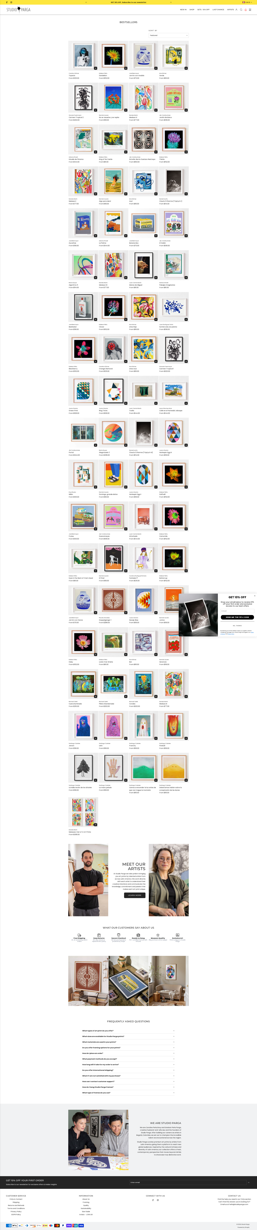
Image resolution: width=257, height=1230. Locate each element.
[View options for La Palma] (125, 235)
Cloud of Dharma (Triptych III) (141, 452)
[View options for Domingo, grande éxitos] (125, 487)
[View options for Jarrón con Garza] (95, 612)
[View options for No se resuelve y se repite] (125, 110)
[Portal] (83, 433)
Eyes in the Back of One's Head (81, 578)
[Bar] (144, 642)
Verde (161, 75)
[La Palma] (113, 223)
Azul (130, 201)
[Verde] (174, 56)
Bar (130, 662)
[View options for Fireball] (186, 738)
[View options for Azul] (156, 193)
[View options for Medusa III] (186, 696)
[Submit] (249, 1182)
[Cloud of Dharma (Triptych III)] (144, 433)
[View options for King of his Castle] (125, 151)
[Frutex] (83, 516)
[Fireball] (174, 726)
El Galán (162, 243)
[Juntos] (174, 600)
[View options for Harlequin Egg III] (186, 445)
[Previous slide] (86, 2)
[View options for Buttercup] (186, 570)
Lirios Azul (133, 369)
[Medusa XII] (113, 265)
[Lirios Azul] (144, 349)
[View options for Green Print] (95, 403)
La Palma (102, 243)
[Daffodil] (174, 475)
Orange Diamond (106, 369)
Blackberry (73, 369)
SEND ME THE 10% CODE (237, 617)
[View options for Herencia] (186, 654)
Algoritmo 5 (73, 285)
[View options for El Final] (125, 570)
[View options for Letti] (125, 738)
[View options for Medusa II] (95, 193)
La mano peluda (105, 787)
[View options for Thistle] (186, 151)
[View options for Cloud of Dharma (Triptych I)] (186, 193)
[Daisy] (83, 642)
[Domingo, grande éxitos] (113, 475)
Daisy (71, 662)
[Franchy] (144, 726)
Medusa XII (103, 285)
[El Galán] (174, 223)
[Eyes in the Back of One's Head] (83, 558)
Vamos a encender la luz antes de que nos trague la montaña (142, 788)
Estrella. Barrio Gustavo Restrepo (142, 159)
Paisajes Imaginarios (167, 285)
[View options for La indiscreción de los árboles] (95, 780)
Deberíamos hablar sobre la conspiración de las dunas (170, 788)
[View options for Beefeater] (95, 319)
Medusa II (72, 201)
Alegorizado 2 (104, 452)
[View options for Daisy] (95, 654)
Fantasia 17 (133, 578)
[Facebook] (7, 2)
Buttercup (163, 578)
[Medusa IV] (144, 98)
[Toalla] (144, 391)
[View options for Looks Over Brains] (125, 654)
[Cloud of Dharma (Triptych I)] (174, 181)
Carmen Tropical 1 (166, 369)
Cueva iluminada (75, 704)
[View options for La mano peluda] (125, 780)
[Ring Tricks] (113, 391)
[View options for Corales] (156, 696)
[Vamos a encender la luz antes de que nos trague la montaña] (144, 768)
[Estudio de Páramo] (83, 139)
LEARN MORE (134, 895)
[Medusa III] (174, 684)
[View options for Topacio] (95, 68)
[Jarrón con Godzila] (144, 56)
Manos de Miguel (135, 285)
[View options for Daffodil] (186, 487)
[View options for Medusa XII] (125, 277)
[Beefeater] (83, 307)
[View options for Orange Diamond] (125, 361)
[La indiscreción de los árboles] (83, 768)
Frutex (71, 536)
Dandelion (103, 75)
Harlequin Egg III (165, 452)
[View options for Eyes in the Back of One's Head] (95, 570)
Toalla (131, 410)
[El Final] (113, 558)
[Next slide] (170, 2)
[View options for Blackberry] (95, 361)
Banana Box (133, 243)
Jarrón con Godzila (136, 75)
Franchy (132, 745)
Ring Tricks (103, 410)
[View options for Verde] (186, 68)
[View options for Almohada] (156, 528)
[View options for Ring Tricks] (125, 403)
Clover (101, 327)
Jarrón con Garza (76, 620)
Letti (100, 745)
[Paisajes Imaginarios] (174, 265)
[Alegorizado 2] (113, 433)
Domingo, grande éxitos (108, 494)
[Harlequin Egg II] (144, 475)
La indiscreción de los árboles (80, 787)
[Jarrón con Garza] (83, 600)
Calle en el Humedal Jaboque (170, 410)
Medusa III (163, 704)
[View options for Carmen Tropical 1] (186, 361)
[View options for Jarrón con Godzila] (156, 68)
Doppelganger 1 (105, 620)
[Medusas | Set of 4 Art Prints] (83, 812)
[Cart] (250, 9)
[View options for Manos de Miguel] (156, 277)
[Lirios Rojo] (144, 307)
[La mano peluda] (113, 768)
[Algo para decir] (113, 181)
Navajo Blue (133, 620)
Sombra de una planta (168, 327)
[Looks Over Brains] (113, 642)
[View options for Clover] (125, 319)
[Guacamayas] (113, 516)
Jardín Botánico (165, 117)
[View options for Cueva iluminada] (95, 696)
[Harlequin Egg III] (174, 433)
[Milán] (83, 475)
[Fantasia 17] (144, 558)
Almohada (133, 536)
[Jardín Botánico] (174, 98)
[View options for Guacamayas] (125, 528)
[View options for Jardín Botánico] (186, 110)
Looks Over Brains (106, 662)
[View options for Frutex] (95, 528)
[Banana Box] (144, 223)
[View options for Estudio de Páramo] (95, 151)
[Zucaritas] (83, 223)
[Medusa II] (83, 181)
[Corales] (144, 684)
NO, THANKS (237, 625)
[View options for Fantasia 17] (156, 570)
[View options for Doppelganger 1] (125, 612)
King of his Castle (105, 159)
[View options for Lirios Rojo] (156, 319)
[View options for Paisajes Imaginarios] (186, 277)
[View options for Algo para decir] (125, 193)
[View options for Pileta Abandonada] (125, 696)
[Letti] (113, 726)
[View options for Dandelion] (125, 68)
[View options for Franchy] (156, 738)
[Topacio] (83, 56)
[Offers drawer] (245, 9)
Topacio (72, 75)
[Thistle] (174, 139)
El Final (101, 578)
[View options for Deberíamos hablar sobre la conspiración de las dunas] (186, 780)
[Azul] (144, 181)
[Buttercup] (174, 558)
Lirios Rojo (133, 327)
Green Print (73, 410)
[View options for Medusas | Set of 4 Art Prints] (95, 824)
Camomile (163, 536)
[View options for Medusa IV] (156, 110)
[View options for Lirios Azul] (156, 361)
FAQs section (246, 1199)
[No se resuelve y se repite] (113, 98)
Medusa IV (133, 117)
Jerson (71, 745)
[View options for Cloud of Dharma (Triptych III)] (156, 445)
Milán (71, 494)
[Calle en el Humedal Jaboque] (174, 391)
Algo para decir (105, 201)
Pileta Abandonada (106, 704)
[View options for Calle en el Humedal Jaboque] (186, 403)
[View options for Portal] (95, 445)
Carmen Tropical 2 (76, 117)
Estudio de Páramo (76, 159)
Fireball (162, 745)
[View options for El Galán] (186, 235)
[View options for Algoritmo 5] (95, 277)
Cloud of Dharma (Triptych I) (170, 201)
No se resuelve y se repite (109, 117)
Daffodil (162, 494)
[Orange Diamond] (113, 349)
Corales (132, 704)
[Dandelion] (113, 56)
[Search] (241, 9)
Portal (71, 452)
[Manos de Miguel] (144, 265)
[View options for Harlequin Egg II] (156, 487)
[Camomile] (174, 516)
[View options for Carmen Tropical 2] (95, 110)
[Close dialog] (255, 596)
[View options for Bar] (156, 654)
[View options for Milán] (95, 487)
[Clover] (113, 307)
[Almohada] (144, 516)
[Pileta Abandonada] (113, 684)
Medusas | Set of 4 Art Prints (80, 832)
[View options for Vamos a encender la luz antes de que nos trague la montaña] (156, 780)
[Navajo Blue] (144, 600)
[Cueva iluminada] (83, 684)
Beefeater (73, 327)
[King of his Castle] (113, 139)
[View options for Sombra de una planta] (186, 319)
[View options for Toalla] (156, 403)
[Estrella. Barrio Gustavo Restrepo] (144, 139)
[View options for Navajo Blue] (156, 612)
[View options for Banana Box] (156, 235)
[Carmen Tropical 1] (174, 349)
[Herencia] (174, 642)
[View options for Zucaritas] (95, 235)
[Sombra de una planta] (174, 307)
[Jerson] (83, 726)
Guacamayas (104, 536)
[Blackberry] (83, 349)
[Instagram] (11, 2)
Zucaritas (72, 243)
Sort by (153, 30)
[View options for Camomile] (186, 528)
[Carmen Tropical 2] (83, 98)
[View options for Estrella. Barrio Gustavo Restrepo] (156, 151)
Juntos (162, 620)
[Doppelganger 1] (113, 600)
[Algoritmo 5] (83, 265)
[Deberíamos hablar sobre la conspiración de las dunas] (174, 768)
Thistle (162, 159)
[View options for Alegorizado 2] (125, 445)
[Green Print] (83, 391)
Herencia (162, 662)
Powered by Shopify (243, 1227)
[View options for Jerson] (95, 738)
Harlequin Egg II (135, 494)
